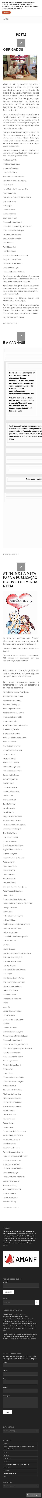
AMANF (6, 1443)
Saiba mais (18, 8)
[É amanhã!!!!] (21, 336)
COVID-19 (6, 1470)
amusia (6, 1452)
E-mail (6, 1282)
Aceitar (6, 12)
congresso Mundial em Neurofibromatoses (16, 1464)
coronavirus (7, 1467)
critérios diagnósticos (10, 1473)
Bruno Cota (7, 1458)
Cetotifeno (7, 1461)
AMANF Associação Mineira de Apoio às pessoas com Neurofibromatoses (19, 1448)
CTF (5, 1477)
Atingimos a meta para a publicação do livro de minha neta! (20, 579)
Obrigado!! (13, 49)
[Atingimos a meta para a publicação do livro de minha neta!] (21, 567)
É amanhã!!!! (14, 342)
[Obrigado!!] (21, 43)
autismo (6, 1455)
